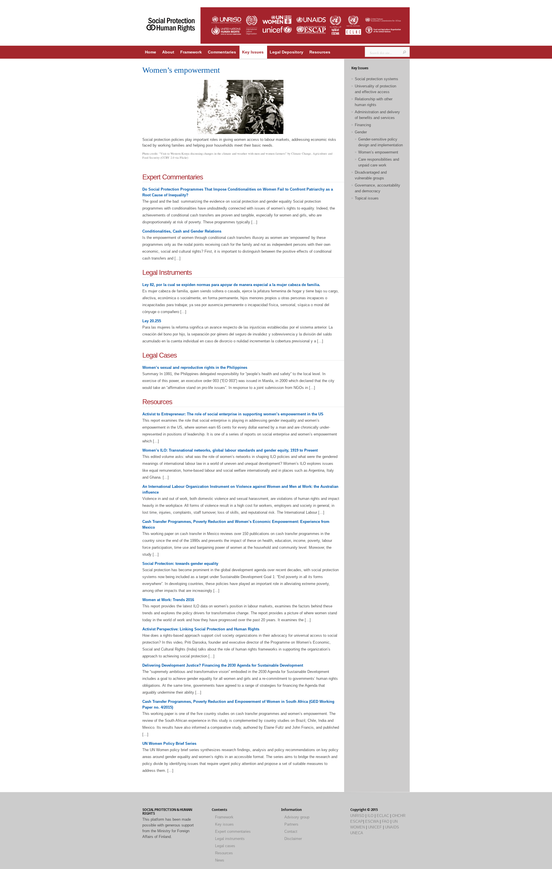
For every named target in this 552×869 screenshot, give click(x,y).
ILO (370, 816)
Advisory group (296, 817)
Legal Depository (286, 52)
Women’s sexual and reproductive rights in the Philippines (194, 367)
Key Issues (253, 52)
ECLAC (383, 816)
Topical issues (367, 198)
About (168, 52)
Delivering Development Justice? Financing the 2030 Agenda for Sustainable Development (222, 665)
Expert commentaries (233, 831)
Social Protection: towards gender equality (180, 563)
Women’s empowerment (378, 152)
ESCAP (356, 821)
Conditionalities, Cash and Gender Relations (181, 231)
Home (150, 52)
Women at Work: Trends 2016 (168, 600)
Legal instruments (230, 839)
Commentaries (222, 52)
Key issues (224, 824)
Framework (191, 52)
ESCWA (372, 821)
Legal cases (225, 846)
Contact (290, 831)
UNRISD (357, 816)
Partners (291, 824)
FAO (385, 821)
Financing (363, 125)
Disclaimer (293, 839)
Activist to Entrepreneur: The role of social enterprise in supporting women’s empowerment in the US (232, 414)
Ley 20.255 (151, 321)
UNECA (356, 833)
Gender (361, 132)
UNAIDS (392, 827)
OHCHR (398, 816)
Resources (319, 52)
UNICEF (375, 827)
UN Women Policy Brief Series (169, 743)
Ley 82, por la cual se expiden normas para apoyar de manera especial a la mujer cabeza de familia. (231, 285)
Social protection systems (376, 79)
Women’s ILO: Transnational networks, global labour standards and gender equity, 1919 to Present (230, 450)
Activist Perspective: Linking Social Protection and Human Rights (200, 629)
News (219, 860)
